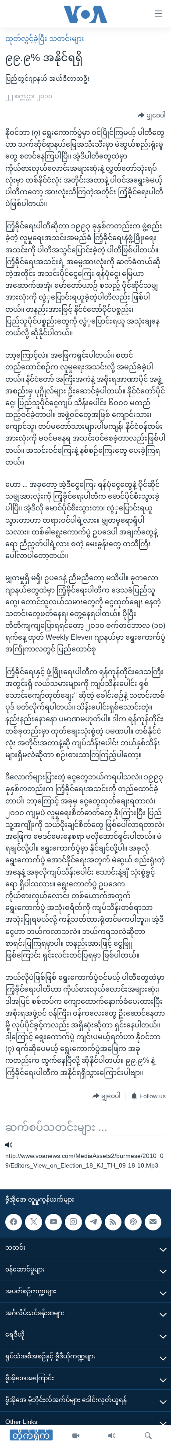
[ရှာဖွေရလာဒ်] (148, 1436)
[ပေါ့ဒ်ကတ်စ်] (133, 1221)
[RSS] (113, 1221)
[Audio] (112, 1436)
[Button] (152, 116)
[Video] (76, 1436)
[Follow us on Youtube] (53, 1221)
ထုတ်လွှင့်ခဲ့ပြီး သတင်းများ (44, 38)
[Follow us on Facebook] (13, 1221)
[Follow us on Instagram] (73, 1221)
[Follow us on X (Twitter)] (33, 1221)
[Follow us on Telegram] (93, 1221)
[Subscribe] (153, 1221)
